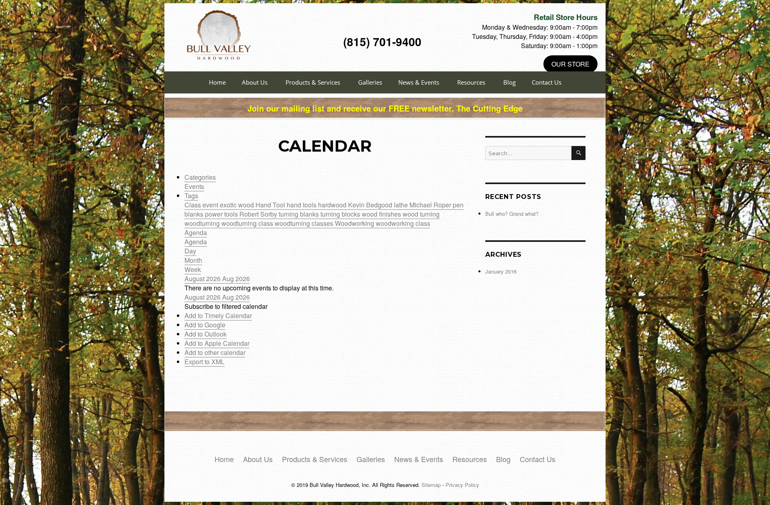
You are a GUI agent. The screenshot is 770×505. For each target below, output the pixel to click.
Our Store (570, 64)
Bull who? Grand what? (512, 213)
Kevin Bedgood (371, 204)
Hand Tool (271, 204)
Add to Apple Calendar (216, 343)
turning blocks (341, 214)
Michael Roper (431, 204)
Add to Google (204, 324)
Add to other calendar (214, 352)
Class (193, 204)
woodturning (202, 223)
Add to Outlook (205, 334)
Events (194, 186)
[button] (225, 306)
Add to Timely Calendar (218, 315)
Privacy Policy (462, 485)
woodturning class (248, 223)
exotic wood (237, 204)
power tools (222, 214)
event (211, 204)
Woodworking (355, 223)
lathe (401, 204)
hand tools (302, 204)
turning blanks (299, 214)
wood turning (421, 214)
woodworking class (403, 223)
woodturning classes (305, 223)
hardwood (333, 204)
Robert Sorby (259, 214)
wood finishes (382, 214)
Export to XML (204, 361)
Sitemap (431, 485)
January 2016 (501, 271)
